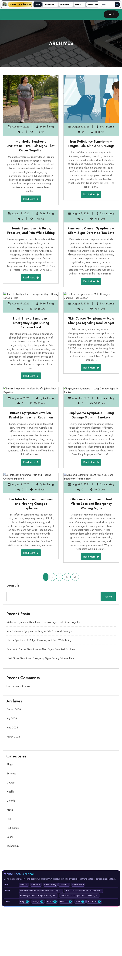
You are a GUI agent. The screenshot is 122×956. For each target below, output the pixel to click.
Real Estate (93, 4)
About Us (24, 932)
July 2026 (12, 766)
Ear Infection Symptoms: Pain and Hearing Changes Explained (31, 551)
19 (67, 624)
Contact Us (49, 4)
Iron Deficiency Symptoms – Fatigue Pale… (84, 938)
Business (64, 4)
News (10, 857)
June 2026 (12, 775)
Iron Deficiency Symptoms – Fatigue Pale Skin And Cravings (91, 143)
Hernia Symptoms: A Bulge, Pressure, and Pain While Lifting (31, 278)
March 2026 (13, 784)
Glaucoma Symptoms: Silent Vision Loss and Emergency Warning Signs (91, 551)
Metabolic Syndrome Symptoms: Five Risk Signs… (41, 938)
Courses (11, 830)
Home (37, 4)
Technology (13, 893)
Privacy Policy (50, 932)
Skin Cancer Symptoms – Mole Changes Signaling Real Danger (91, 368)
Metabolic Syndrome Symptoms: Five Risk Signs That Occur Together (30, 146)
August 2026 (14, 757)
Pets (9, 866)
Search (12, 633)
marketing (48, 126)
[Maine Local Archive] (4, 4)
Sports (10, 884)
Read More (29, 199)
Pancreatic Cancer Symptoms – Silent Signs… (79, 943)
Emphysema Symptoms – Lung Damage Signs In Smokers (91, 462)
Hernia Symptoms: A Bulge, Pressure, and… (38, 943)
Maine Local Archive (20, 4)
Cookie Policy (78, 932)
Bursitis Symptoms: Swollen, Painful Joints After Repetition (31, 462)
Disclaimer (64, 932)
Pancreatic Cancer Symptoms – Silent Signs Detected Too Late (91, 278)
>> (75, 624)
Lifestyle (11, 848)
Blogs (10, 812)
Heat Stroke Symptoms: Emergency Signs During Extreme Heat (31, 370)
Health (78, 4)
